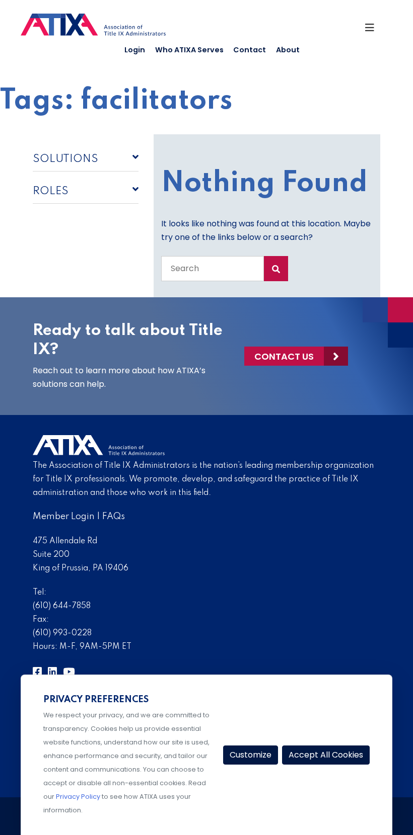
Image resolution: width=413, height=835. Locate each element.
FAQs (113, 516)
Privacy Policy (78, 796)
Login (134, 50)
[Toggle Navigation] (374, 30)
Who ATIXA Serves (189, 50)
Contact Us (284, 356)
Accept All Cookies (326, 755)
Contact (249, 50)
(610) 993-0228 (62, 633)
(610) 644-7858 (62, 606)
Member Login (64, 516)
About (288, 50)
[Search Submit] (276, 268)
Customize (250, 755)
